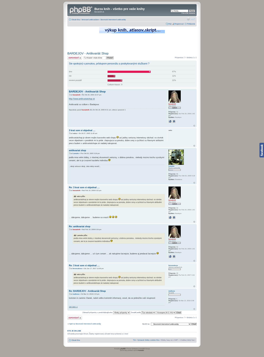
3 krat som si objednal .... (82, 130)
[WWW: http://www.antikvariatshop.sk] (170, 121)
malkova (76, 294)
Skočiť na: (146, 324)
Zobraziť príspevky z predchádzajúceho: (97, 312)
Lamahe (76, 153)
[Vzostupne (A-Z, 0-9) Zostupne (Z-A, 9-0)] (169, 312)
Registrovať (179, 24)
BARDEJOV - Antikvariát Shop (87, 53)
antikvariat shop (77, 150)
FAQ (170, 24)
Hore (194, 126)
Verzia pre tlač (188, 19)
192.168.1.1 (73, 307)
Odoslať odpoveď (73, 57)
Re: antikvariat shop (79, 226)
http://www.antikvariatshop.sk (82, 99)
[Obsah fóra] (81, 10)
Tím (134, 340)
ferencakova (77, 268)
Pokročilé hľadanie (188, 13)
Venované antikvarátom (90, 20)
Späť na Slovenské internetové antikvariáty (85, 324)
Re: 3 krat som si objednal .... (84, 187)
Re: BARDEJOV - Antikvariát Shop (87, 291)
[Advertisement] (132, 42)
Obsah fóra (76, 20)
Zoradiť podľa (136, 312)
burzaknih (76, 95)
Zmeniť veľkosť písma (193, 19)
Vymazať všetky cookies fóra (148, 340)
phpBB (122, 349)
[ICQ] (174, 121)
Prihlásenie (191, 24)
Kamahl (141, 350)
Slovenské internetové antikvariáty (113, 20)
